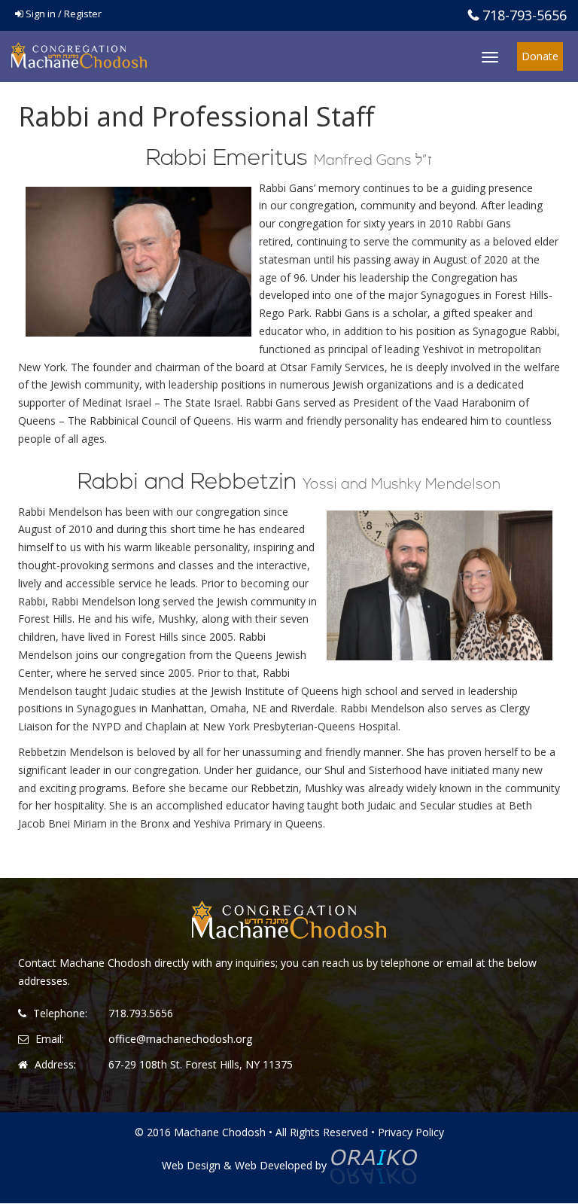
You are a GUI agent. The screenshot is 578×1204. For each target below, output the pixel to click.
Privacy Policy (411, 1132)
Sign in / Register (62, 13)
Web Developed (273, 1165)
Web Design (191, 1165)
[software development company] (373, 1165)
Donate (540, 56)
